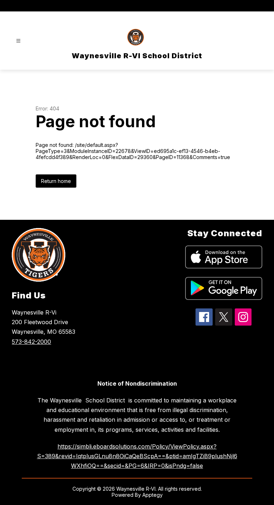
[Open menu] (18, 41)
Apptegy (152, 495)
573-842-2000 (31, 341)
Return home (56, 181)
